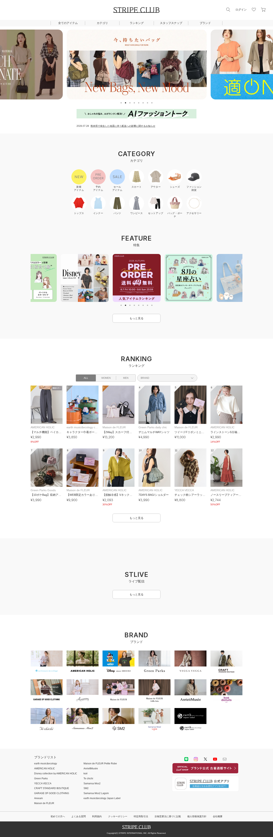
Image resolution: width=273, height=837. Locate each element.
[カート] (263, 9)
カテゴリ (102, 23)
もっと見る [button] (136, 318)
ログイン (241, 9)
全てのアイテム (68, 23)
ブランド (205, 23)
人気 (176, 578)
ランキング (137, 23)
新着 (96, 578)
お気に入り (253, 9)
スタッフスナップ (171, 23)
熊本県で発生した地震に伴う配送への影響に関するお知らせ (123, 126)
